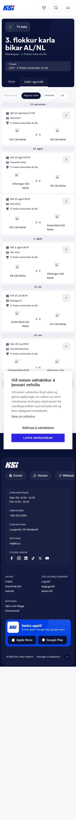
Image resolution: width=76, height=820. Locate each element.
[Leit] (56, 8)
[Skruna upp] (67, 656)
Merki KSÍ (47, 591)
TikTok (33, 558)
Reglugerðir (48, 586)
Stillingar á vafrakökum (38, 427)
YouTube (47, 558)
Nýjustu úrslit (31, 95)
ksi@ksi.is (15, 543)
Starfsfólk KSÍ (13, 586)
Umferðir (49, 95)
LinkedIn (26, 558)
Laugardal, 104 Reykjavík (24, 529)
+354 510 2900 (18, 515)
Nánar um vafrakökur (23, 416)
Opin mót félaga (14, 606)
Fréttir (9, 581)
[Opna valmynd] (68, 8)
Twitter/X (40, 558)
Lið (62, 95)
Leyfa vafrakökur (37, 437)
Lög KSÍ (46, 581)
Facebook (12, 558)
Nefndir (9, 591)
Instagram (19, 558)
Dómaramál (12, 610)
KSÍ (9, 7)
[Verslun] (44, 8)
